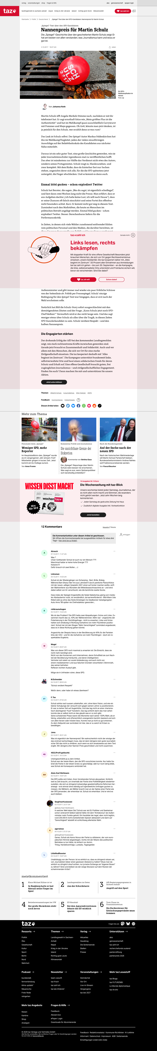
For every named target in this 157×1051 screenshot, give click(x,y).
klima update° (27, 985)
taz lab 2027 (85, 992)
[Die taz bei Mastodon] (123, 925)
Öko (23, 941)
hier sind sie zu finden (68, 540)
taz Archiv (114, 989)
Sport (24, 952)
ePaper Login (56, 1018)
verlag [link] (24, 3)
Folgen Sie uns (114, 924)
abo (111, 937)
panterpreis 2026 (117, 956)
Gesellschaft (27, 945)
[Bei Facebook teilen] (78, 406)
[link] (35, 11)
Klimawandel (56, 959)
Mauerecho (26, 989)
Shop (24, 1019)
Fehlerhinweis (70, 400)
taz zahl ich (114, 945)
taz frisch (55, 981)
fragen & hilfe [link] (51, 3)
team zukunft (56, 978)
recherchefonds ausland (120, 948)
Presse (83, 952)
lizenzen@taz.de (38, 1036)
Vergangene (85, 989)
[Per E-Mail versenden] (62, 406)
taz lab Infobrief (57, 989)
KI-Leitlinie (129, 1032)
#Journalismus (68, 393)
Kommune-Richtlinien (115, 1032)
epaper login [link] (129, 3)
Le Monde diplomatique (120, 986)
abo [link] (108, 3)
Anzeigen (26, 1023)
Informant (84, 1036)
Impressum (106, 1036)
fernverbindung (28, 981)
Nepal (53, 945)
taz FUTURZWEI (116, 982)
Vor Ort (83, 981)
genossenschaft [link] (117, 3)
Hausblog (84, 941)
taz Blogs (113, 978)
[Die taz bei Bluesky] (128, 925)
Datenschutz (95, 1036)
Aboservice (56, 1015)
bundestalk (26, 978)
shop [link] (43, 3)
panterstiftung (116, 952)
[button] (134, 11)
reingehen (26, 996)
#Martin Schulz (56, 393)
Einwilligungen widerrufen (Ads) (93, 1040)
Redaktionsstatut (97, 1032)
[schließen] (133, 235)
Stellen (83, 948)
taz (28, 923)
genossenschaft (116, 941)
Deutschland (43, 19)
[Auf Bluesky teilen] (73, 406)
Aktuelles (84, 937)
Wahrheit (25, 963)
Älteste (113, 527)
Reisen (24, 1012)
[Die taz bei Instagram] (133, 925)
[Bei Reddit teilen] (94, 406)
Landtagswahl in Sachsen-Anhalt (62, 939)
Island (53, 952)
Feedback (55, 1011)
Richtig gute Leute (59, 956)
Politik (34, 19)
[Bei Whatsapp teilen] (84, 406)
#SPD (90, 393)
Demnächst (85, 978)
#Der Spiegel (81, 393)
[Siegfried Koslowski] (50, 803)
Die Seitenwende (87, 945)
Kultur (24, 948)
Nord (24, 959)
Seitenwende (122, 1036)
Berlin (24, 956)
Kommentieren (57, 400)
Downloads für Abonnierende (63, 1022)
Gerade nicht (125, 235)
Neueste (106, 527)
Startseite (25, 19)
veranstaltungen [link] (34, 3)
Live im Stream (86, 985)
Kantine (25, 1015)
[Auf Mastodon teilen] (68, 406)
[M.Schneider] (44, 681)
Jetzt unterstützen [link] (54, 382)
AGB (114, 1036)
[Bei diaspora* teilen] (89, 406)
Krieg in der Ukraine (59, 948)
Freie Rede (26, 992)
